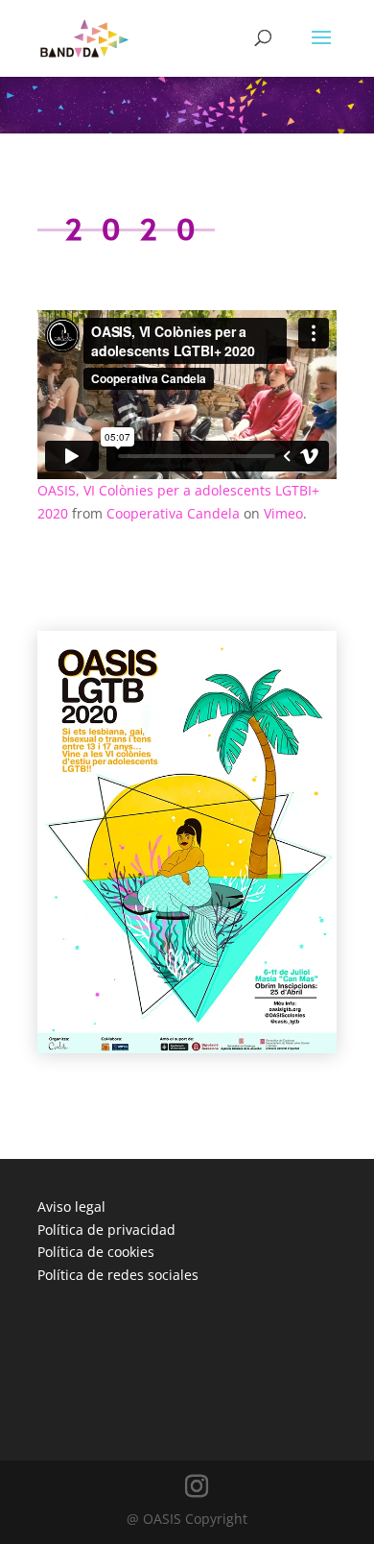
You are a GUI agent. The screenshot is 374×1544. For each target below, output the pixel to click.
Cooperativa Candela (173, 513)
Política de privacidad (106, 1229)
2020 (126, 231)
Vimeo (283, 513)
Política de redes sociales (118, 1275)
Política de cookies (95, 1251)
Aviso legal (71, 1206)
